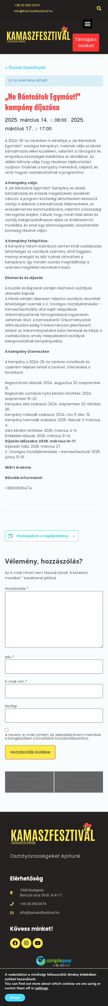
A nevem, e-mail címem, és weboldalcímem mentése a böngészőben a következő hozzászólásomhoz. (53, 736)
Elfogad (15, 998)
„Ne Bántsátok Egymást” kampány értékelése (28, 782)
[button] (99, 8)
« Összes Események (25, 67)
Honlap (11, 706)
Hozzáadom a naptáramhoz (43, 536)
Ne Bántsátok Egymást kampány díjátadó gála (80, 782)
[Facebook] (15, 943)
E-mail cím (16, 681)
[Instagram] (26, 943)
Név (9, 657)
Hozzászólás (17, 588)
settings (41, 988)
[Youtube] (38, 943)
